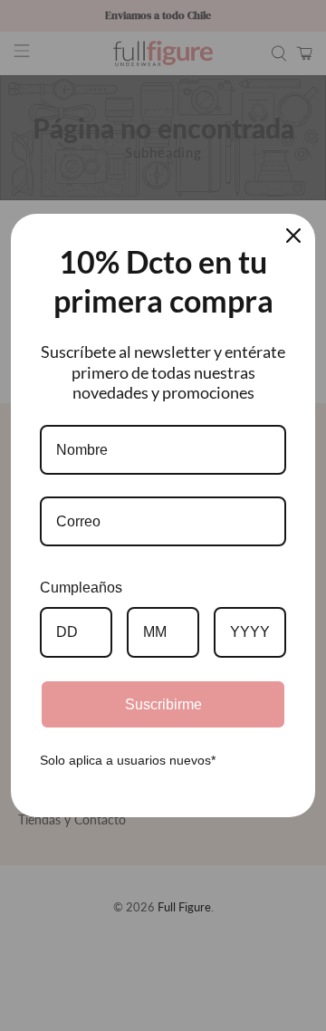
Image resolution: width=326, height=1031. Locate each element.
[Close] (293, 235)
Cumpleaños (81, 587)
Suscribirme (163, 704)
